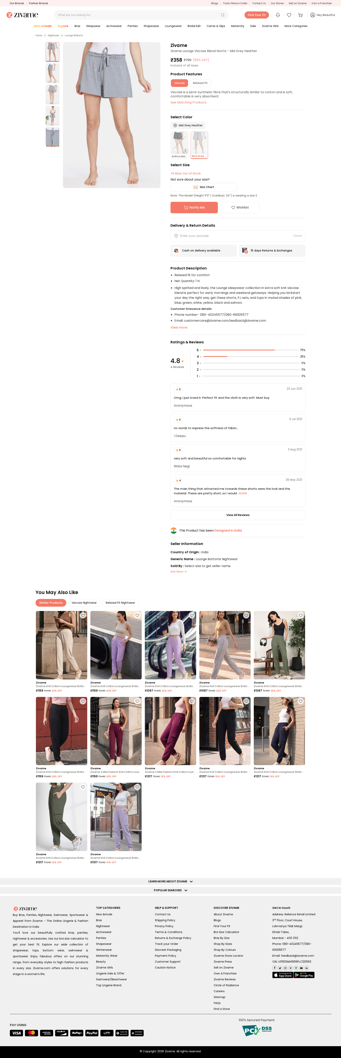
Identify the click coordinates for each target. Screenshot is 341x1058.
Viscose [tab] (179, 83)
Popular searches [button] (169, 890)
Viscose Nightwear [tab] (84, 603)
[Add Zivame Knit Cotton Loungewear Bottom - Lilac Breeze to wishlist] (137, 615)
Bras (99, 920)
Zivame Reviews (225, 979)
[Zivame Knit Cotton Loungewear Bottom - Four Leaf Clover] (279, 645)
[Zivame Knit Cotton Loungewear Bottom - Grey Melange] (225, 645)
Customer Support (168, 962)
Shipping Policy (165, 920)
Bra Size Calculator (226, 932)
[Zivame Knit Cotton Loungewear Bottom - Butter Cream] (61, 645)
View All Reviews (238, 515)
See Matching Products (188, 102)
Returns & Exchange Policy (173, 938)
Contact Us (259, 3)
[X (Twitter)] (279, 967)
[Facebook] (274, 967)
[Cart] (301, 15)
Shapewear (103, 944)
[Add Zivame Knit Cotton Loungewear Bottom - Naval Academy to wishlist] (301, 701)
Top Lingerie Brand (108, 985)
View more (178, 327)
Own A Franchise (225, 973)
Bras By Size (222, 938)
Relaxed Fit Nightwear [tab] (120, 603)
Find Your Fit (222, 926)
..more (242, 493)
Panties (101, 938)
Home (39, 35)
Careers (219, 991)
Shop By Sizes (223, 944)
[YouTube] (301, 967)
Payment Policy (165, 956)
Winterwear (104, 950)
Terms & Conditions (168, 932)
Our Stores (277, 3)
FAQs (217, 1003)
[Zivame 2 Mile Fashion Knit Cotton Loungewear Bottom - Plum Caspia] (116, 731)
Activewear (103, 932)
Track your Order (166, 944)
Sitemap (219, 997)
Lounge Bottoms (74, 35)
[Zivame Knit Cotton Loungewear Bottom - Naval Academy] (279, 731)
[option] (52, 52)
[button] (223, 15)
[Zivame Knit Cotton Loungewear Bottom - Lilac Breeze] (116, 645)
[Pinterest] (290, 967)
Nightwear (53, 35)
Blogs (214, 3)
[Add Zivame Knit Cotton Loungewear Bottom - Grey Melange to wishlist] (246, 615)
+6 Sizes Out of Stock (185, 173)
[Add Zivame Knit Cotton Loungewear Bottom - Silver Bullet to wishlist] (137, 787)
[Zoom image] (111, 115)
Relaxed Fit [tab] (200, 83)
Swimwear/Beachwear (111, 979)
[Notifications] (277, 15)
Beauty (101, 962)
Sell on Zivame (298, 3)
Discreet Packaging (168, 950)
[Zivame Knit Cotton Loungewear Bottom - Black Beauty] (61, 731)
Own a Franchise (322, 3)
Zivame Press (223, 962)
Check (297, 236)
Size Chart (207, 187)
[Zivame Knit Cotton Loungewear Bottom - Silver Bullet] (116, 817)
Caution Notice (165, 968)
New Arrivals (104, 914)
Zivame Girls (104, 968)
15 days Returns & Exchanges (271, 250)
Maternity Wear (106, 956)
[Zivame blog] (295, 967)
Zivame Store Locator (228, 956)
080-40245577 (292, 944)
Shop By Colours (225, 950)
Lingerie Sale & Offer (110, 973)
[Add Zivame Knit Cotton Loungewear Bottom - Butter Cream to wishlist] (83, 615)
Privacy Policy (164, 926)
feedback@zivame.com (297, 956)
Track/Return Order (235, 3)
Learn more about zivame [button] (168, 881)
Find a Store (222, 1009)
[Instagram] (285, 967)
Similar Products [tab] (51, 603)
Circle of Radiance (226, 985)
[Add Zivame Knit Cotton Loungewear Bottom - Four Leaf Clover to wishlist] (301, 615)
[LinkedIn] (306, 967)
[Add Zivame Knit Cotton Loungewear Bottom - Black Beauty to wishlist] (83, 701)
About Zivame (223, 914)
